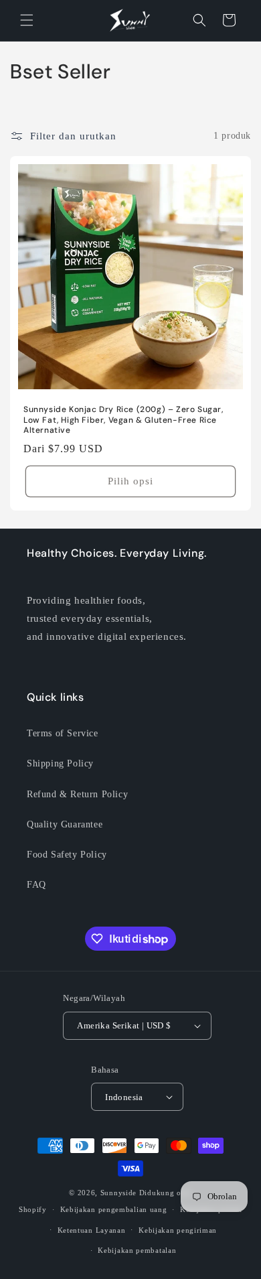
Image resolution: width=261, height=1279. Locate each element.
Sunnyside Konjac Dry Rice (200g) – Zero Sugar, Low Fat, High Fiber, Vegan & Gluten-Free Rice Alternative (123, 420)
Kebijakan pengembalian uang (113, 1209)
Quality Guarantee (64, 824)
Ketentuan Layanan (92, 1230)
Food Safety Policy (67, 855)
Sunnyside (118, 1193)
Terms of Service (62, 733)
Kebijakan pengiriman (178, 1230)
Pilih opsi (130, 481)
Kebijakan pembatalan (137, 1250)
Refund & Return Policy (77, 794)
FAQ (36, 885)
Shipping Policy (60, 763)
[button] (26, 20)
